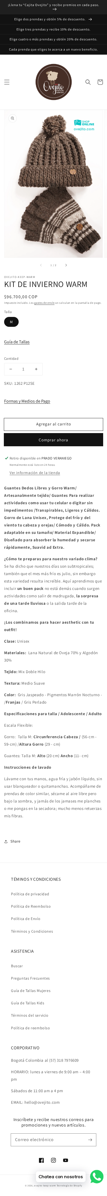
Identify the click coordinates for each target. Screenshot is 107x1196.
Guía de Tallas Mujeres (30, 990)
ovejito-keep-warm (45, 1185)
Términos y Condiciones (32, 931)
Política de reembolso (30, 1027)
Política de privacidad (30, 893)
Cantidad (11, 358)
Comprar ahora (53, 439)
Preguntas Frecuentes (30, 978)
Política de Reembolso (31, 906)
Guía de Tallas (17, 342)
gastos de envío (44, 303)
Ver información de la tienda (35, 472)
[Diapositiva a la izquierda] (41, 265)
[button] (7, 82)
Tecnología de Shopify (69, 1185)
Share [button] (15, 841)
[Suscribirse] (90, 1140)
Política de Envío (25, 918)
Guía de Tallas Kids (27, 1002)
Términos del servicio (30, 1015)
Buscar (17, 965)
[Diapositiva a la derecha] (66, 265)
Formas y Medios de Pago (27, 401)
